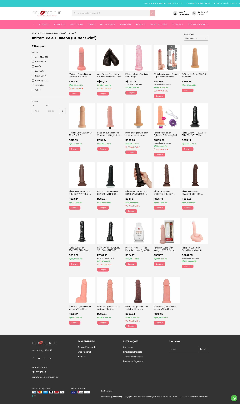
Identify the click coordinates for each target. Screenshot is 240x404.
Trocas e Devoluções (133, 356)
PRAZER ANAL (125, 24)
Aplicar (63, 111)
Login (181, 12)
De (33, 106)
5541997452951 (40, 367)
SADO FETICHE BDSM (158, 24)
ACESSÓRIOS (44, 24)
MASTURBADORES (107, 24)
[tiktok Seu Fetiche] (45, 358)
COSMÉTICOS (59, 24)
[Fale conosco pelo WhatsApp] (234, 398)
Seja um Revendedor (87, 347)
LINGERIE (91, 24)
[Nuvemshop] (112, 397)
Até (47, 106)
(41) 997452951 (39, 372)
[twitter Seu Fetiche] (50, 358)
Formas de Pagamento (133, 361)
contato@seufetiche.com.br (45, 377)
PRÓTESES (140, 24)
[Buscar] (152, 13)
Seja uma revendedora (198, 24)
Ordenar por (189, 34)
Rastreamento (106, 391)
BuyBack (82, 356)
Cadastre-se (184, 14)
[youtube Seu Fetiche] (39, 358)
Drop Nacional (84, 352)
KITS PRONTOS (76, 24)
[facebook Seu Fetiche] (33, 358)
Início (34, 33)
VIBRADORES (177, 24)
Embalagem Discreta (132, 352)
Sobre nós (128, 347)
